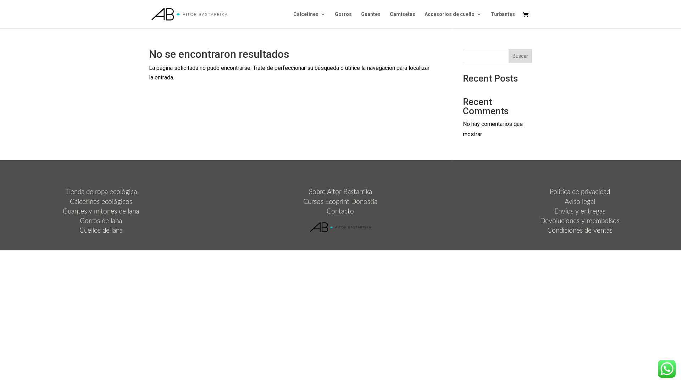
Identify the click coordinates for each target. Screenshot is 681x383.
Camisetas (402, 14)
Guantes (371, 14)
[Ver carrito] (527, 15)
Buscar (520, 56)
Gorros (343, 14)
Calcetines (306, 14)
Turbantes (503, 14)
